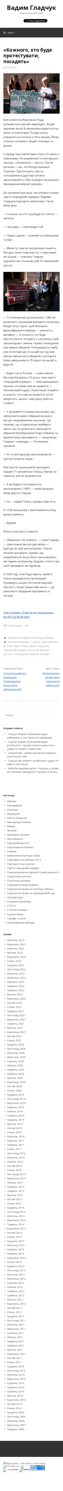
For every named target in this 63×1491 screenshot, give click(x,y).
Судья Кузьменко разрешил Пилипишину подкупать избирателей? (14, 681)
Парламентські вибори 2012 (24, 859)
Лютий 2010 (14, 1404)
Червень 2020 (15, 1069)
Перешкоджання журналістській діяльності (33, 872)
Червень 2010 (15, 1387)
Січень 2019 (14, 1132)
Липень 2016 (15, 1161)
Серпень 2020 (15, 1061)
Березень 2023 (16, 956)
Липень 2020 (15, 1065)
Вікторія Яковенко (18, 641)
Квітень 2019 (15, 1124)
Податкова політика (19, 876)
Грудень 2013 (15, 1241)
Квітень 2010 (15, 1395)
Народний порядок (15, 650)
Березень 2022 (16, 998)
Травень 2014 (15, 1224)
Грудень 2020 (15, 1044)
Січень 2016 (14, 1170)
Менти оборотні (17, 818)
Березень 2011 (16, 1353)
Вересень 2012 (16, 1278)
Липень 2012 (15, 1287)
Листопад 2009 (16, 1416)
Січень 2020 (14, 1090)
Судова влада (15, 914)
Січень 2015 (14, 1203)
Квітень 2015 (15, 1195)
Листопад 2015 (16, 1174)
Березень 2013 (16, 1257)
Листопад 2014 (16, 1211)
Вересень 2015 (16, 1178)
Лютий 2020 (14, 1086)
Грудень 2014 (15, 1207)
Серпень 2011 (15, 1333)
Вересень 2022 (16, 977)
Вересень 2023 (16, 944)
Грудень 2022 (15, 965)
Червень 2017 (15, 1144)
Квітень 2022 (15, 994)
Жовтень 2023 (16, 940)
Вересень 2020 (16, 1057)
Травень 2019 (15, 1119)
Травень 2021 (15, 1023)
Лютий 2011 (14, 1358)
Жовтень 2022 (16, 973)
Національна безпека (20, 847)
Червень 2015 (15, 1186)
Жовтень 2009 (16, 1420)
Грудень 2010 (15, 1366)
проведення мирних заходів (31, 654)
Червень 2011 (15, 1341)
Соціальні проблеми (19, 901)
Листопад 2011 (16, 1320)
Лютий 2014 (14, 1232)
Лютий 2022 (14, 1002)
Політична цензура (18, 880)
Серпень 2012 (15, 1282)
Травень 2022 (15, 990)
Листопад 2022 (16, 969)
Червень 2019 (15, 1115)
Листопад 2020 (16, 1048)
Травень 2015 (15, 1191)
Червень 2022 (15, 986)
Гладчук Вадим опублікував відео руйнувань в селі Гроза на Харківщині (29, 735)
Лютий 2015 (14, 1199)
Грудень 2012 (15, 1266)
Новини (11, 851)
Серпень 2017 (15, 1140)
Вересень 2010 (16, 1379)
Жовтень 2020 (16, 1052)
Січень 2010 (14, 1408)
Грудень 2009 (15, 1412)
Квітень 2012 (15, 1299)
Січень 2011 (14, 1362)
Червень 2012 (15, 1291)
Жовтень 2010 (16, 1374)
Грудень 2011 (15, 1316)
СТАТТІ (11, 905)
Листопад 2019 (16, 1098)
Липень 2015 (15, 1182)
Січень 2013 (14, 1262)
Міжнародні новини (19, 822)
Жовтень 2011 (16, 1324)
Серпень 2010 (15, 1383)
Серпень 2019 (15, 1107)
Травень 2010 (15, 1391)
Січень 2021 (14, 1040)
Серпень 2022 (15, 981)
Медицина (13, 813)
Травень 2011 (15, 1345)
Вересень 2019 (16, 1103)
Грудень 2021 (15, 1011)
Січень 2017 (14, 1149)
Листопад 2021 (16, 1015)
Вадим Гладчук (31, 8)
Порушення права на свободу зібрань (31, 637)
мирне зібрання (39, 646)
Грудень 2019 (15, 1094)
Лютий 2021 (14, 1036)
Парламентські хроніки (21, 863)
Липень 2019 (15, 1111)
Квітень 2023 (15, 952)
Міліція (11, 826)
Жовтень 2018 (16, 1136)
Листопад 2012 (16, 1270)
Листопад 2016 (16, 1153)
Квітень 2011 (15, 1349)
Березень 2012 (16, 1303)
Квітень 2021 (15, 1027)
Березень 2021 (16, 1032)
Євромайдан (14, 805)
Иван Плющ (21, 646)
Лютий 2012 (14, 1308)
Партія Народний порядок (23, 868)
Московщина (15, 838)
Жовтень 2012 (16, 1274)
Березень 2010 (16, 1399)
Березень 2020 (16, 1082)
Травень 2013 (15, 1253)
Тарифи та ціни (16, 918)
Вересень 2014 (16, 1220)
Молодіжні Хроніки (18, 834)
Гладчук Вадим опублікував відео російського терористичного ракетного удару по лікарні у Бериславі (31, 745)
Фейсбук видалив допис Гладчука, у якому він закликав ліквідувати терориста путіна (33, 770)
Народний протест (18, 843)
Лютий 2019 (14, 1128)
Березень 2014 (16, 1228)
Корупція (12, 809)
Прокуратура (15, 897)
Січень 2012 (14, 1312)
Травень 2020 (15, 1073)
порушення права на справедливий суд (31, 893)
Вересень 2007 (16, 1425)
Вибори (11, 801)
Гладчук (35, 641)
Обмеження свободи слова (23, 855)
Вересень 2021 (16, 1019)
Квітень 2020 (15, 1078)
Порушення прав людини (22, 884)
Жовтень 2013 (16, 1245)
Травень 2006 (15, 1429)
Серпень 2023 (15, 948)
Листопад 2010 (16, 1370)
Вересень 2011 (16, 1328)
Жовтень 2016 (16, 1157)
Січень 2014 (14, 1236)
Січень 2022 (14, 1007)
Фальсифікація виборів (20, 922)
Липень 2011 (15, 1337)
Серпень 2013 (15, 1249)
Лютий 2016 (14, 1165)
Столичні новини (17, 909)
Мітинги (12, 830)
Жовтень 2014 (16, 1216)
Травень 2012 (15, 1295)
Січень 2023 (14, 961)
